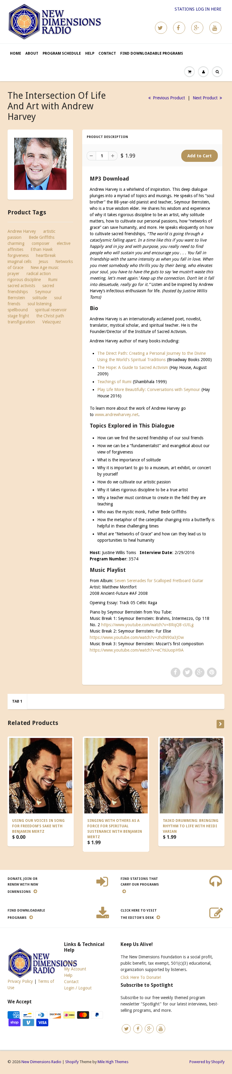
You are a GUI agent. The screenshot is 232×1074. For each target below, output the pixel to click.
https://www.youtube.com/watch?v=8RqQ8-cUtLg (147, 624)
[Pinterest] (197, 28)
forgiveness (18, 255)
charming (16, 243)
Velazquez (51, 321)
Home (15, 53)
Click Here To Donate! (141, 977)
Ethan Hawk (42, 249)
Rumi (52, 279)
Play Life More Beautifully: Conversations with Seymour (148, 389)
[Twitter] (161, 28)
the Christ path (50, 315)
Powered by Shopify (206, 1062)
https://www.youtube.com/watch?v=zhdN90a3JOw (137, 637)
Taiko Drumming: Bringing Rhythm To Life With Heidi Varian (190, 826)
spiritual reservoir (51, 309)
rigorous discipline (24, 279)
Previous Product (168, 97)
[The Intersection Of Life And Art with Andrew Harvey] (40, 164)
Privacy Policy (20, 981)
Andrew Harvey (22, 231)
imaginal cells (19, 261)
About (31, 53)
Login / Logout (78, 988)
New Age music (45, 267)
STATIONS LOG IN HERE (198, 9)
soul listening (39, 303)
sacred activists (21, 285)
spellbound (18, 309)
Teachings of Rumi (114, 381)
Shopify (72, 1062)
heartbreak (46, 255)
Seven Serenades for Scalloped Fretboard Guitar (158, 580)
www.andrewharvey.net (116, 414)
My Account (75, 969)
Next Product (206, 97)
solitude (39, 297)
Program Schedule (62, 53)
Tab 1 (17, 701)
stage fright (18, 315)
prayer (13, 273)
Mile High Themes (113, 1062)
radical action (39, 273)
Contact (107, 53)
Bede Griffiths (41, 237)
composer (41, 243)
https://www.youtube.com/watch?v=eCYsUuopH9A (137, 650)
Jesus (43, 261)
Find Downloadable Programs (151, 53)
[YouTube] (215, 28)
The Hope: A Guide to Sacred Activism (132, 367)
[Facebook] (179, 28)
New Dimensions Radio (41, 1062)
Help (89, 53)
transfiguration (21, 321)
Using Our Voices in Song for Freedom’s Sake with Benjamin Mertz (38, 826)
